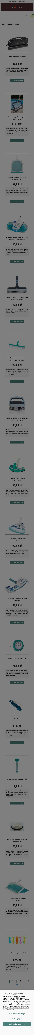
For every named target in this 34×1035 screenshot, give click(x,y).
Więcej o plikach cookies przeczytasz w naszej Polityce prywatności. (16, 1008)
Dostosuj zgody (17, 1019)
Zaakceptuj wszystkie (17, 1024)
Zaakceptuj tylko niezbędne (17, 1014)
